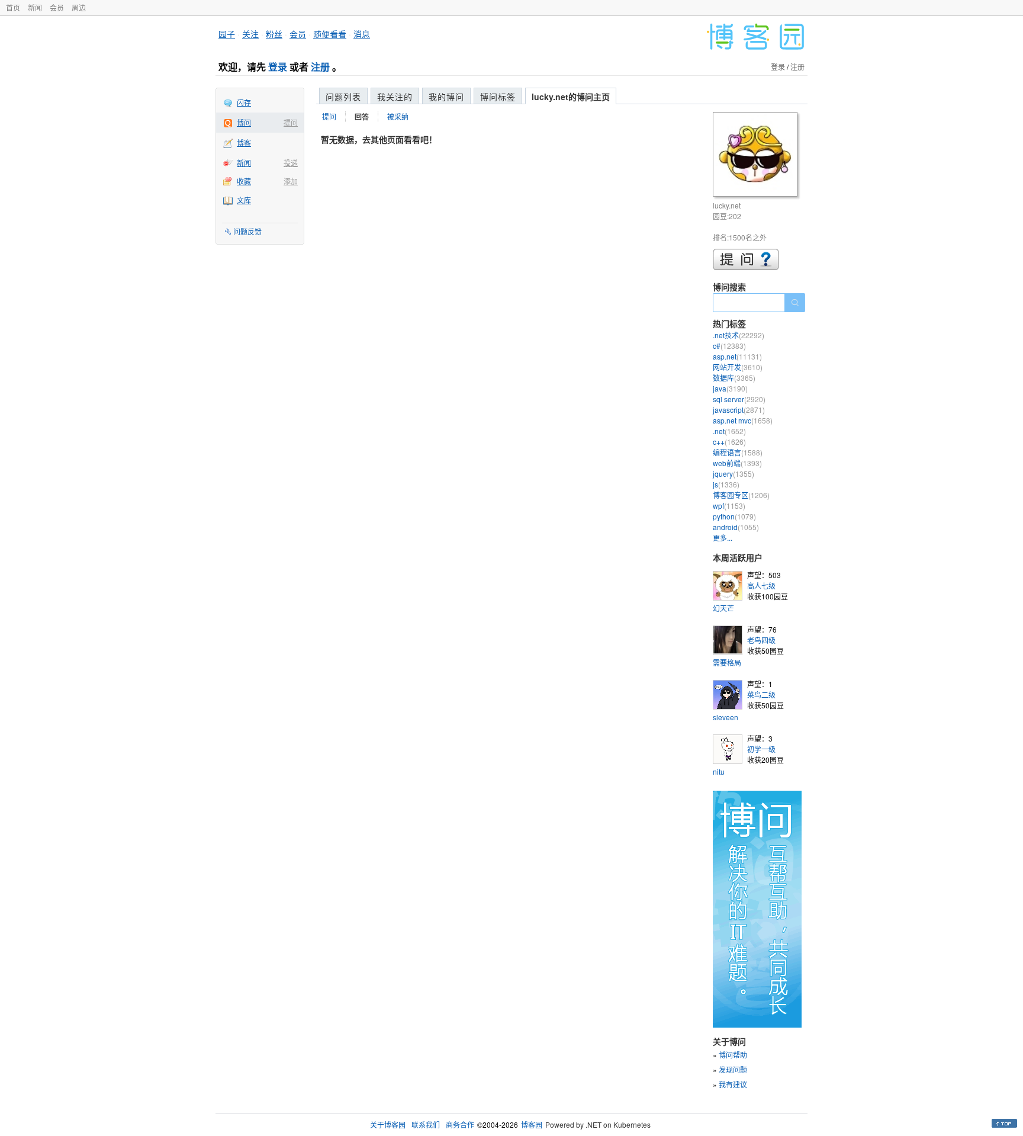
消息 (361, 34)
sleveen (725, 717)
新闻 (35, 7)
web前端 (737, 463)
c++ (729, 442)
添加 (291, 181)
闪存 (244, 102)
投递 (291, 163)
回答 (362, 116)
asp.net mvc (743, 420)
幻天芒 (723, 608)
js (726, 484)
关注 (250, 34)
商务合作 (460, 1124)
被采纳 (397, 116)
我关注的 (395, 96)
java (730, 388)
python (734, 516)
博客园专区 (741, 495)
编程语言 (738, 452)
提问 (291, 122)
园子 (226, 34)
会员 (57, 7)
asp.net (737, 356)
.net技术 (738, 335)
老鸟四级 (761, 640)
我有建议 (733, 1084)
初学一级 (761, 749)
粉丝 (274, 34)
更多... (722, 537)
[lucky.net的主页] (757, 156)
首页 (13, 7)
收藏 (244, 181)
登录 (277, 66)
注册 (320, 66)
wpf (729, 505)
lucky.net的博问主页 (571, 96)
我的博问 (446, 96)
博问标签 (498, 96)
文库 (244, 200)
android (736, 527)
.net (729, 431)
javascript (739, 410)
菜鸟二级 (761, 694)
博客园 (531, 1124)
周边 (79, 7)
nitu (719, 771)
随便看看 (329, 34)
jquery (733, 473)
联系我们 (425, 1124)
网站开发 (738, 367)
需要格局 (727, 662)
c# (729, 346)
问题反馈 (247, 231)
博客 (244, 142)
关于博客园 (388, 1124)
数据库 (734, 378)
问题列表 (343, 96)
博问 (244, 122)
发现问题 (733, 1069)
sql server (739, 399)
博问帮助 (733, 1055)
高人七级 (761, 585)
